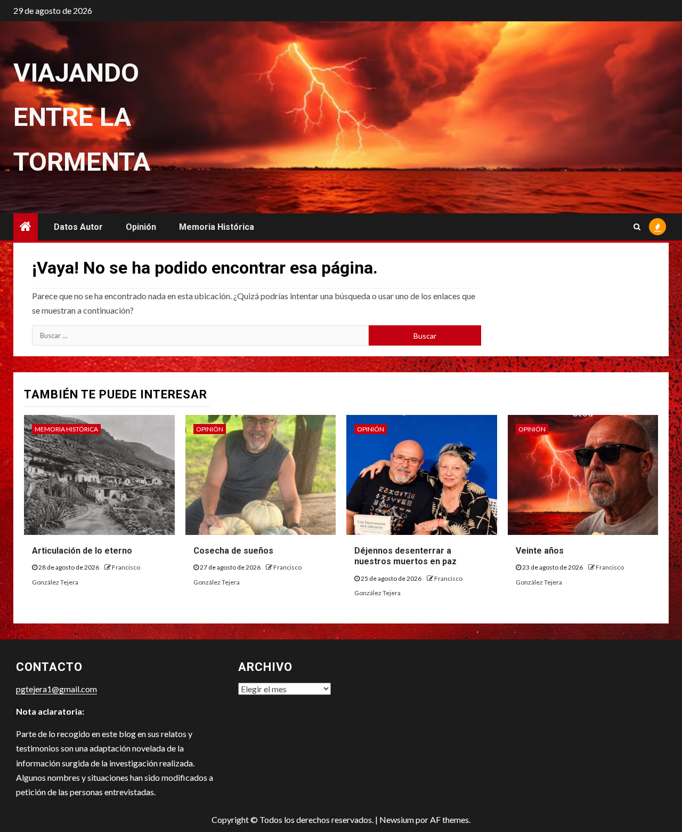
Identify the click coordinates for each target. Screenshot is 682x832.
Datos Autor (78, 227)
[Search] (637, 227)
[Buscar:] (200, 335)
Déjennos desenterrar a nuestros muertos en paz (405, 556)
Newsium (396, 819)
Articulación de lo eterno (82, 551)
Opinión (141, 227)
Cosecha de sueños (233, 551)
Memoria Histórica (216, 227)
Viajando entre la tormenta (81, 117)
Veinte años (540, 551)
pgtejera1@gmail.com (56, 689)
